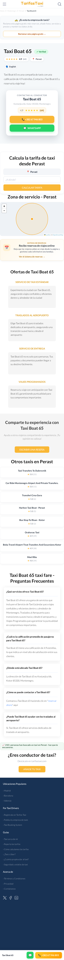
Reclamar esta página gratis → (32, 34)
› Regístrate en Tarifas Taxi (14, 815)
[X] (5, 897)
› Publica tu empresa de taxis (15, 820)
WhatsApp (32, 128)
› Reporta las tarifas (11, 844)
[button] (4, 206)
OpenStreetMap (58, 235)
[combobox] (32, 179)
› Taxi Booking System (12, 825)
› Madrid (7, 790)
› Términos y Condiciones (14, 878)
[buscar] (59, 4)
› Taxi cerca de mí (10, 839)
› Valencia (7, 800)
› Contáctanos (9, 888)
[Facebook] (10, 897)
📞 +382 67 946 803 (32, 119)
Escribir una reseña (32, 449)
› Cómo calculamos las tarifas (16, 849)
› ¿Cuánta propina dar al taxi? (16, 859)
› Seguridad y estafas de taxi (15, 864)
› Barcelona (8, 795)
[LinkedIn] (16, 897)
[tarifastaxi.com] (32, 4)
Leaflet (48, 235)
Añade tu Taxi (32, 769)
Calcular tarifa (32, 187)
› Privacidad (8, 883)
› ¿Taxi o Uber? (9, 854)
